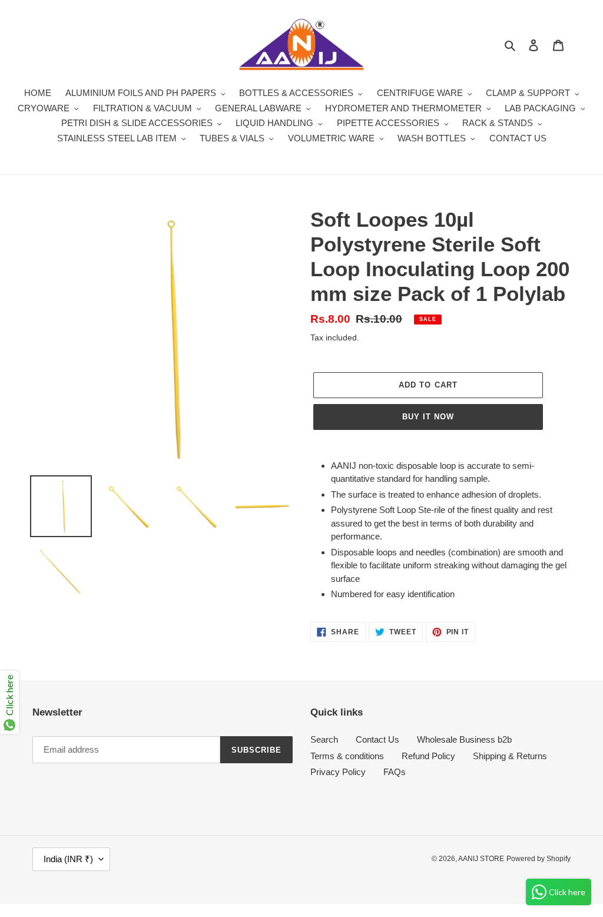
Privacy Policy (338, 772)
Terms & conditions (347, 756)
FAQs (394, 772)
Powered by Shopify (538, 859)
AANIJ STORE (481, 859)
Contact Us (377, 739)
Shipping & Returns (510, 756)
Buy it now (428, 416)
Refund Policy (428, 756)
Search (324, 739)
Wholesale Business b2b (464, 739)
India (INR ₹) (68, 859)
